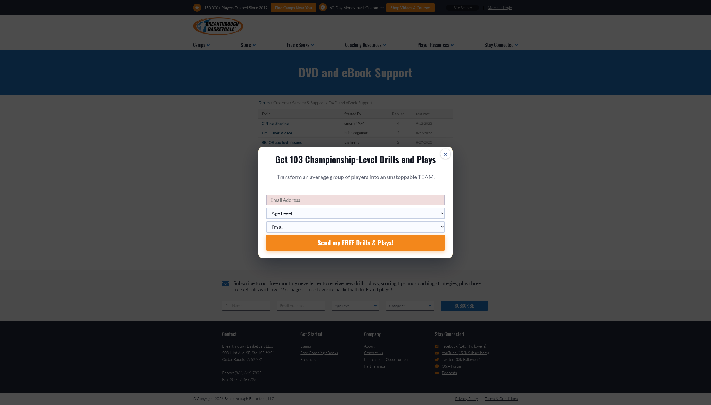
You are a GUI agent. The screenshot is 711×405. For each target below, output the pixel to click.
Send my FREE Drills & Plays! (355, 242)
